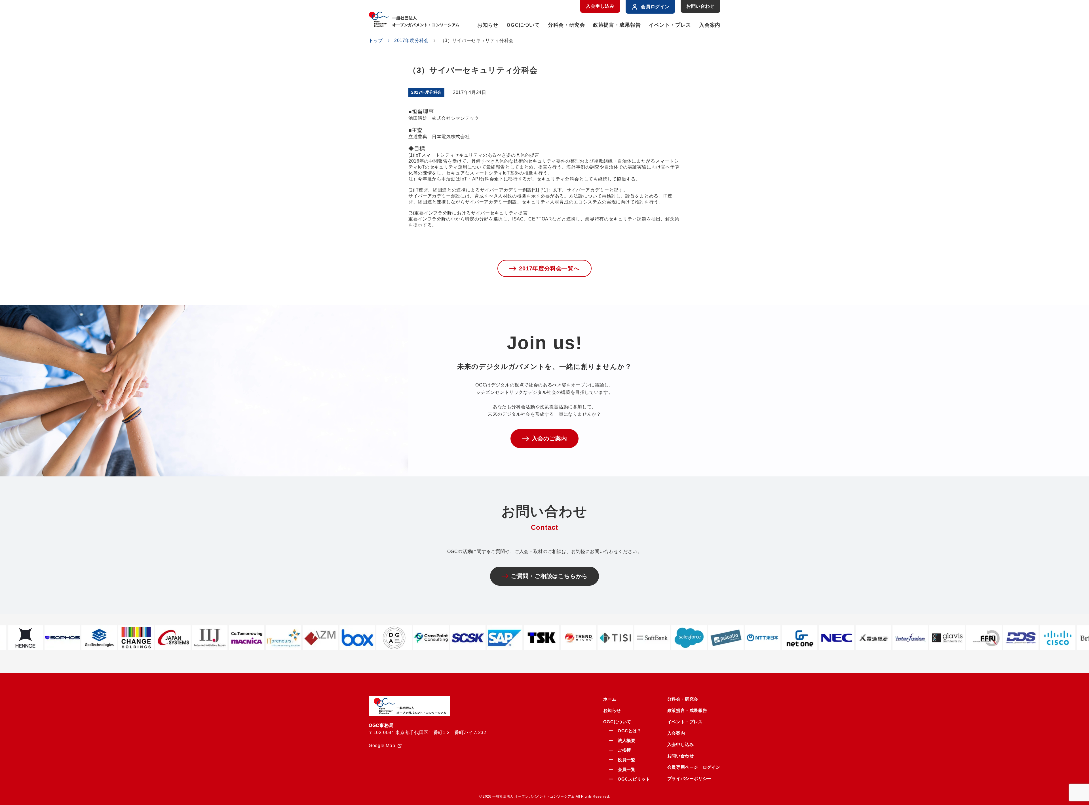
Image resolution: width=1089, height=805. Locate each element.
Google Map (382, 745)
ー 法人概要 (622, 740)
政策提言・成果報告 (617, 25)
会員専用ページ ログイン (693, 767)
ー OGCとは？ (625, 730)
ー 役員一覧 (622, 759)
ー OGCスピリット (629, 779)
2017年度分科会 (411, 40)
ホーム (610, 699)
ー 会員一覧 (622, 769)
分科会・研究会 (566, 25)
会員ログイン (655, 6)
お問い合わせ (700, 6)
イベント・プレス (670, 25)
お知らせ (488, 25)
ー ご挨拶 (620, 750)
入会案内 (709, 25)
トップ (376, 40)
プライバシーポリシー (689, 778)
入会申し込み (600, 6)
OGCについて (523, 25)
